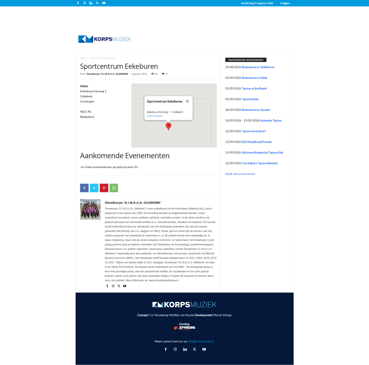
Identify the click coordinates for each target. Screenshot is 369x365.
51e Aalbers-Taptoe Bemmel (259, 163)
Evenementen (155, 115)
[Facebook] (78, 3)
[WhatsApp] (114, 188)
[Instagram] (84, 3)
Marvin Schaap (222, 315)
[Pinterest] (104, 188)
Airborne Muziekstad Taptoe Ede (262, 152)
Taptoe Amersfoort (254, 131)
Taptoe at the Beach (254, 88)
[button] (168, 126)
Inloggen (285, 3)
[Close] (187, 101)
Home (83, 58)
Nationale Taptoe (270, 120)
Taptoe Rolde (250, 99)
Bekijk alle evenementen (240, 174)
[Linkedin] (91, 3)
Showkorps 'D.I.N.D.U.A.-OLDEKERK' (107, 73)
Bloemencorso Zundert (256, 109)
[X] (97, 3)
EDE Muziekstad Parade (257, 142)
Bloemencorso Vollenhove (258, 67)
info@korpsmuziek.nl (201, 341)
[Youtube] (103, 3)
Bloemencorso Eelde (254, 77)
